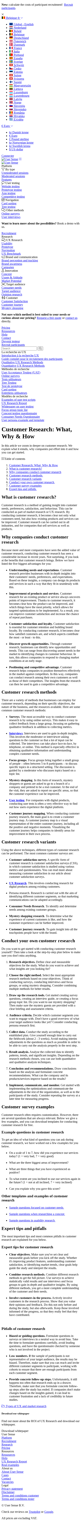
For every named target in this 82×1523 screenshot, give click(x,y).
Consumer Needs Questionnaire (21, 416)
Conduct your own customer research (32, 482)
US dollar (16, 149)
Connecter (8, 155)
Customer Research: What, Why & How (33, 465)
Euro (13, 135)
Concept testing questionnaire (19, 413)
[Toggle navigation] (20, 159)
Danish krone (19, 132)
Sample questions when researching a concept (37, 1214)
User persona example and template (23, 420)
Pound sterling (19, 139)
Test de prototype (12, 386)
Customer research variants (25, 478)
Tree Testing (9, 382)
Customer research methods (26, 475)
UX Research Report (14, 403)
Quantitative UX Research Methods (23, 365)
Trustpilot (34, 1511)
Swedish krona (19, 146)
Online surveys (11, 375)
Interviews (16, 733)
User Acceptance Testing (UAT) (21, 372)
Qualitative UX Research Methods (22, 362)
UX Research (18, 883)
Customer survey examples (25, 485)
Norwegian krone (21, 142)
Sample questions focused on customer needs (36, 1207)
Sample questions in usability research (32, 1220)
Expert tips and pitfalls (23, 489)
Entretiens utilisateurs (14, 392)
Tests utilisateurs (11, 379)
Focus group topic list (14, 409)
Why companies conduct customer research (35, 472)
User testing (16, 800)
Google (48, 1511)
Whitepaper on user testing (18, 406)
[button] (12, 17)
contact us (71, 317)
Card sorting (9, 389)
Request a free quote (49, 317)
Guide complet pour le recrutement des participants (32, 358)
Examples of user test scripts (18, 399)
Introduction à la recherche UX (20, 355)
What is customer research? (25, 468)
